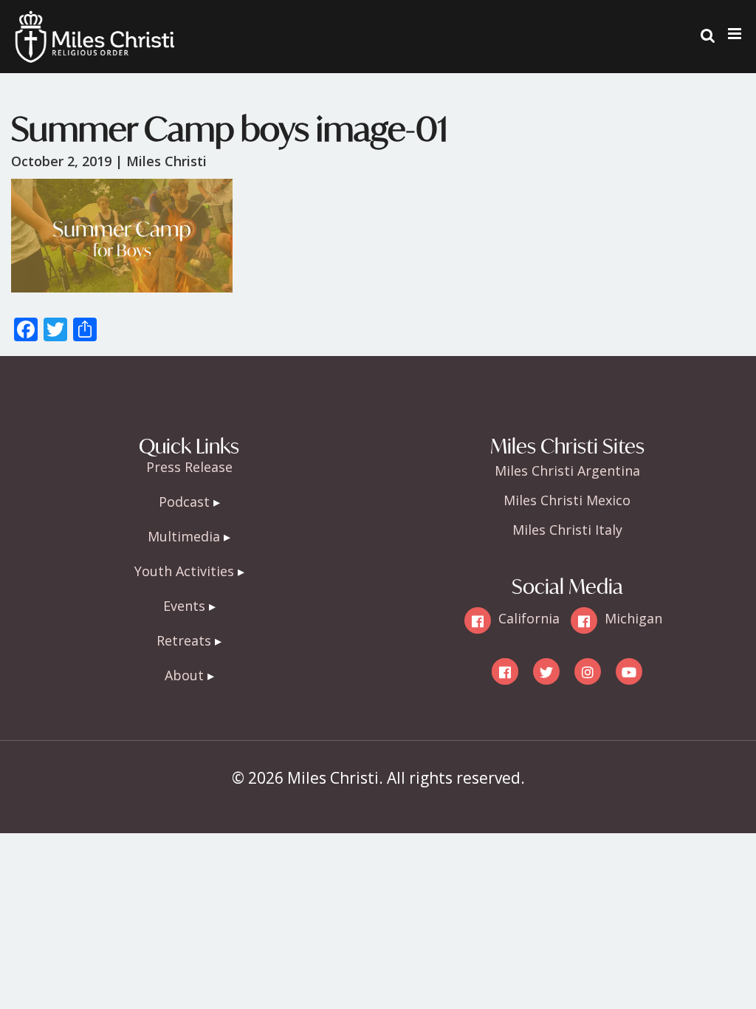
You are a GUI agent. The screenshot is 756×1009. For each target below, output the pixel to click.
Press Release (189, 467)
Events (184, 606)
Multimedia (184, 536)
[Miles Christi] (94, 22)
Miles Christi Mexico (567, 500)
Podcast (184, 501)
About (184, 675)
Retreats (184, 640)
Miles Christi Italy (567, 529)
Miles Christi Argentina (567, 470)
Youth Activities (184, 571)
